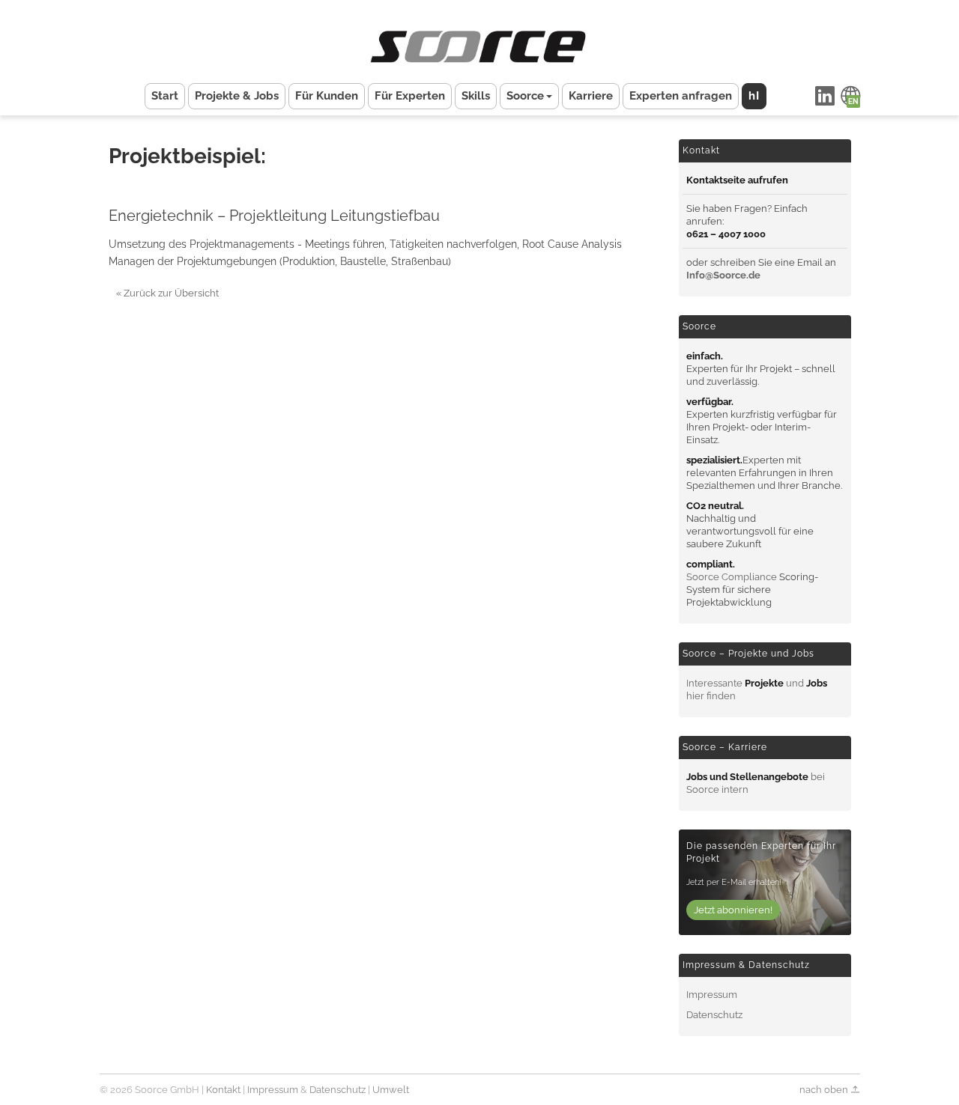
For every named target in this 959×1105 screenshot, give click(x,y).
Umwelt (390, 1089)
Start (164, 96)
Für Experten (410, 96)
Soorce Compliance (731, 576)
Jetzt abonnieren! (733, 910)
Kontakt (223, 1089)
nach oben (824, 1089)
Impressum (711, 994)
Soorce (525, 96)
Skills (476, 96)
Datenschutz (714, 1014)
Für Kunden (326, 96)
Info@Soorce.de (723, 275)
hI (754, 96)
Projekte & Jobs (237, 96)
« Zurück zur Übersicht (167, 293)
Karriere (591, 96)
